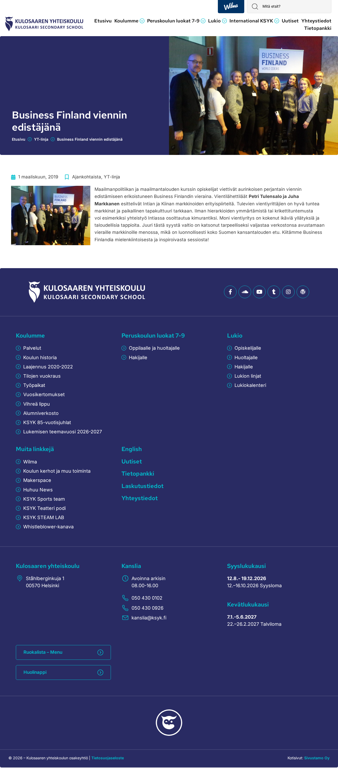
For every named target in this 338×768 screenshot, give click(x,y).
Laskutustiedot (142, 486)
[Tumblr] (273, 292)
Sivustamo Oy (317, 758)
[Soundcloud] (244, 292)
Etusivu (18, 139)
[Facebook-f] (230, 292)
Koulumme (30, 335)
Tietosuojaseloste (107, 758)
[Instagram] (288, 292)
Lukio (234, 335)
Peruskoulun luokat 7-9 (153, 335)
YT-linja (41, 139)
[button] (129, 20)
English (131, 449)
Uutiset (131, 461)
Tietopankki (137, 473)
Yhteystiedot (139, 498)
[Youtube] (259, 292)
